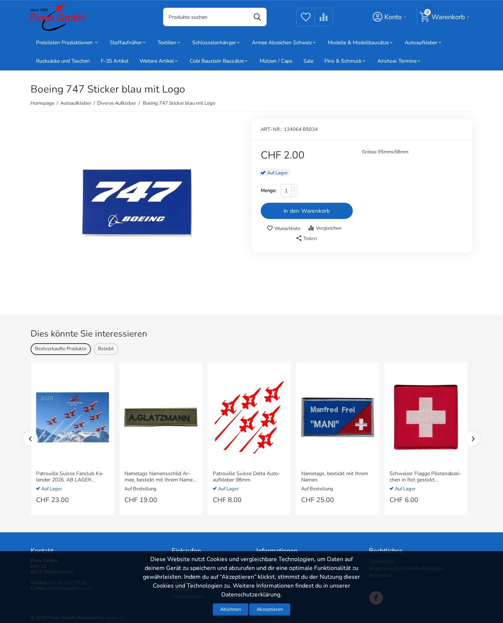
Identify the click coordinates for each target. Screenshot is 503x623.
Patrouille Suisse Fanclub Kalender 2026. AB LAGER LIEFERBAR (70, 477)
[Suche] (257, 17)
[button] (306, 238)
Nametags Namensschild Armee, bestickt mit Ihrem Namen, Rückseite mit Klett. (160, 477)
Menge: (269, 190)
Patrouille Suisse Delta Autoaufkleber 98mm (246, 477)
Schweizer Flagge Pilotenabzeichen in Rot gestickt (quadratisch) (425, 477)
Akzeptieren (270, 609)
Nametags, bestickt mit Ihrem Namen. (334, 477)
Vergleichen (328, 228)
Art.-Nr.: (271, 129)
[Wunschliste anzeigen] (306, 21)
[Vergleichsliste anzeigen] (324, 21)
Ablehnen (230, 609)
